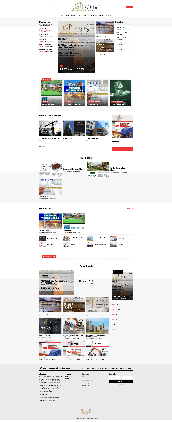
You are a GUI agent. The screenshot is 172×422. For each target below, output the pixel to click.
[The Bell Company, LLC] (74, 93)
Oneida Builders (42, 39)
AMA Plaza (67, 138)
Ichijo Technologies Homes (45, 49)
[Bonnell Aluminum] (120, 93)
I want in (121, 148)
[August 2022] (113, 238)
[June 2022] (66, 244)
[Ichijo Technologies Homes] (98, 170)
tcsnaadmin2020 (44, 140)
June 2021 (120, 244)
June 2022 (73, 244)
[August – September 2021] (90, 244)
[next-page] (42, 55)
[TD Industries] (97, 128)
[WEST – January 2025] (105, 27)
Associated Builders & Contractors (48, 145)
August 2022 (121, 238)
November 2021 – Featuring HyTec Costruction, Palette (100, 238)
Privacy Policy (127, 152)
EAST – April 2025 (72, 69)
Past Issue (114, 326)
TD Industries (92, 138)
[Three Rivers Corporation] (50, 128)
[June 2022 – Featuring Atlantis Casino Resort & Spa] (66, 238)
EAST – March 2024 (101, 54)
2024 (117, 41)
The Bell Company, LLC (44, 34)
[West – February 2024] (97, 304)
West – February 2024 (122, 42)
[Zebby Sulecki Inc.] (97, 93)
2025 (61, 66)
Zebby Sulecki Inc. (43, 28)
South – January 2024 (122, 47)
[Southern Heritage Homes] (50, 170)
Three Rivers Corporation (50, 138)
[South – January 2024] (42, 238)
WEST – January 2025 (101, 37)
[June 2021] (113, 244)
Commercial (41, 36)
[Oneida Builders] (51, 93)
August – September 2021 (100, 244)
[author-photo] (40, 141)
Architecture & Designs (44, 30)
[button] (48, 7)
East (118, 36)
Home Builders (42, 46)
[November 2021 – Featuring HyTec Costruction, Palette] (90, 238)
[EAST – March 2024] (105, 45)
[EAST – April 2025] (76, 47)
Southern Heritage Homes (45, 44)
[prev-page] (40, 55)
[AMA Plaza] (74, 128)
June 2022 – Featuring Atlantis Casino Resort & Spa (78, 238)
